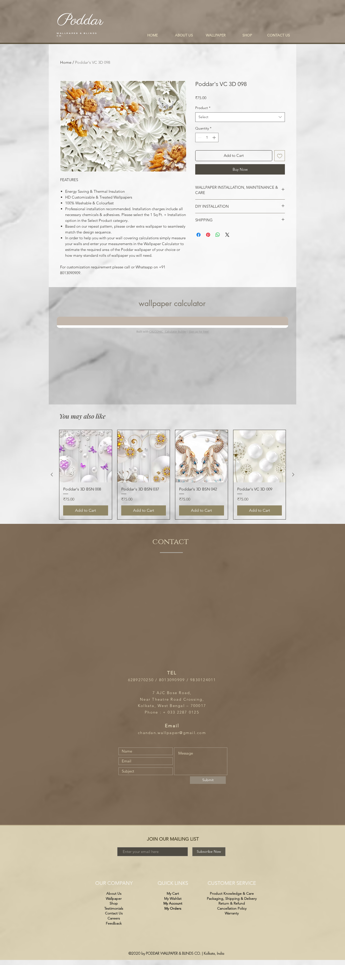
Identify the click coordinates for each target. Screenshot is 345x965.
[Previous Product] (52, 474)
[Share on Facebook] (198, 235)
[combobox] (240, 117)
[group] (172, 475)
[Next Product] (293, 474)
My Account (172, 903)
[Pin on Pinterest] (208, 235)
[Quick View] (85, 456)
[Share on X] (227, 235)
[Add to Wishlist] (279, 155)
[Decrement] (199, 137)
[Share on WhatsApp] (218, 235)
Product (202, 107)
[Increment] (214, 137)
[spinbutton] (206, 137)
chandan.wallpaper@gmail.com (172, 732)
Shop (114, 903)
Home (65, 62)
